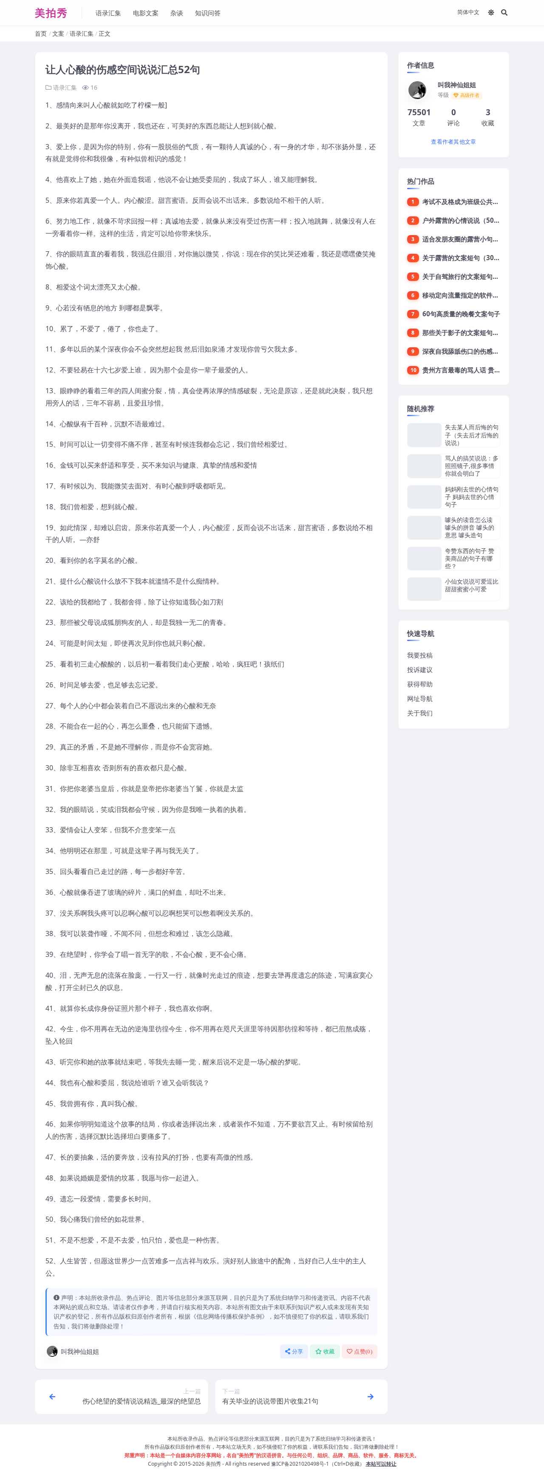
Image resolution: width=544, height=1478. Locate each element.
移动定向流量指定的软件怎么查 (467, 295)
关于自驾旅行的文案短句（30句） (470, 276)
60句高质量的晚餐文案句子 (461, 313)
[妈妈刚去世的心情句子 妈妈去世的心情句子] (425, 497)
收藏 (329, 1351)
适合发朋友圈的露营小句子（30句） (474, 239)
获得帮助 (420, 684)
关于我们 (420, 713)
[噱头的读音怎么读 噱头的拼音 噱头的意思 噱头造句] (425, 527)
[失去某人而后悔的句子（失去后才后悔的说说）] (425, 435)
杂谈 (176, 13)
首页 (41, 33)
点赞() (363, 1351)
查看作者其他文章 (453, 142)
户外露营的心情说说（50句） (464, 220)
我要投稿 (420, 655)
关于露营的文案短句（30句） (464, 257)
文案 (58, 33)
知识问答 (208, 13)
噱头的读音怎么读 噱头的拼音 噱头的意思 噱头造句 (469, 527)
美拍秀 (213, 1463)
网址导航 (420, 698)
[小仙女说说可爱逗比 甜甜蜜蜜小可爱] (425, 589)
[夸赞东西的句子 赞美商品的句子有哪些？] (425, 558)
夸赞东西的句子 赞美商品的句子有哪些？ (469, 558)
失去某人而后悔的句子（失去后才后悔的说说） (472, 434)
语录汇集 (108, 13)
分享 (297, 1351)
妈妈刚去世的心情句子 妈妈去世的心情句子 (472, 496)
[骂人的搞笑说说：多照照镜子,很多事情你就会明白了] (425, 466)
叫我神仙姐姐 (80, 1351)
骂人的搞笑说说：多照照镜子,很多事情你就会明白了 (472, 465)
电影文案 (146, 13)
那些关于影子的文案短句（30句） (470, 332)
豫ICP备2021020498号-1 (300, 1463)
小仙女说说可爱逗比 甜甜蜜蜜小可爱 (472, 585)
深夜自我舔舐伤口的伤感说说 (463, 351)
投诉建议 (420, 669)
